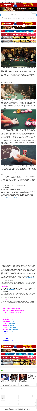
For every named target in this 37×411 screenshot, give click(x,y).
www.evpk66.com (12, 319)
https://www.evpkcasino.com (13, 329)
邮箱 (3, 398)
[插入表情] (33, 396)
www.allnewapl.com (11, 338)
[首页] (36, 400)
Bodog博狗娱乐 (4, 0)
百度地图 (25, 408)
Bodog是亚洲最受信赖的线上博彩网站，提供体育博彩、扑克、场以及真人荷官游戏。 (18, 409)
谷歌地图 (27, 408)
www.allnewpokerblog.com (29, 277)
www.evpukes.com (11, 325)
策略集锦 (4, 2)
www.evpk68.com (12, 323)
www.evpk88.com (25, 288)
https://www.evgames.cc (12, 327)
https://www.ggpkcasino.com (13, 331)
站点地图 (22, 408)
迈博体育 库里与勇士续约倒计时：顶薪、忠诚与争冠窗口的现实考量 (5, 381)
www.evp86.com (4, 286)
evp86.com (16, 195)
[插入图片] (35, 396)
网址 (2, 400)
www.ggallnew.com (12, 340)
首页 (2, 2)
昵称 (3, 396)
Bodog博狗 (21, 369)
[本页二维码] (36, 408)
